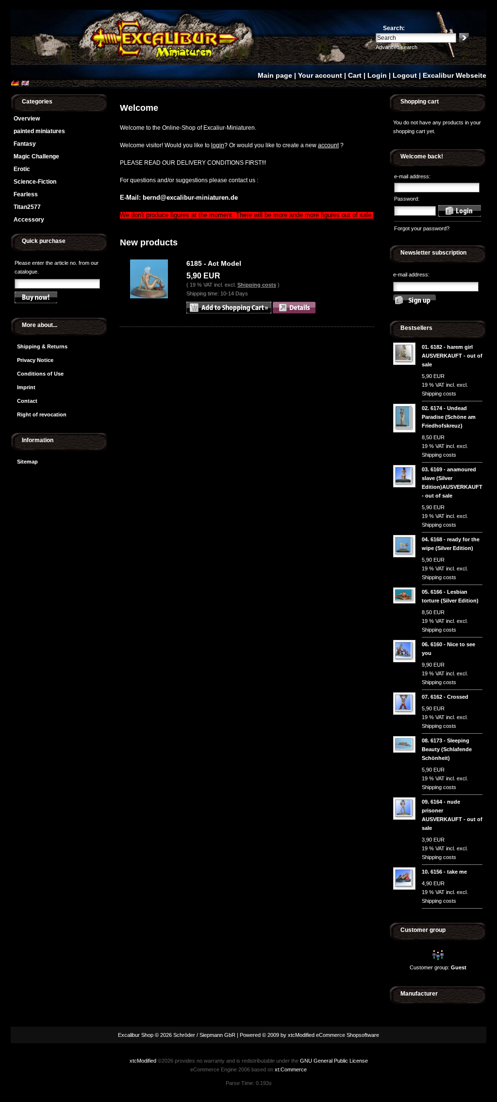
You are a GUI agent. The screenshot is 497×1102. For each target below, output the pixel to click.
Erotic (22, 169)
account (328, 145)
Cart (355, 75)
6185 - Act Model (213, 263)
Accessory (29, 219)
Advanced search (396, 47)
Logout (405, 75)
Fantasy (25, 143)
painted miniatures (39, 131)
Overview (27, 118)
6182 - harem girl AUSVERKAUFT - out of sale (452, 355)
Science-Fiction (35, 181)
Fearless (26, 194)
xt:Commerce (291, 1069)
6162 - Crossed (449, 697)
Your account (320, 75)
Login (377, 75)
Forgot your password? (421, 228)
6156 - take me (449, 872)
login (217, 145)
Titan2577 (27, 207)
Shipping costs (256, 285)
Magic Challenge (36, 156)
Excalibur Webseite (454, 75)
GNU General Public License (334, 1061)
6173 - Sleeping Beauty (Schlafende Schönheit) (447, 749)
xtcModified (143, 1061)
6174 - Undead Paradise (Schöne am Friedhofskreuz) (449, 417)
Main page (275, 75)
